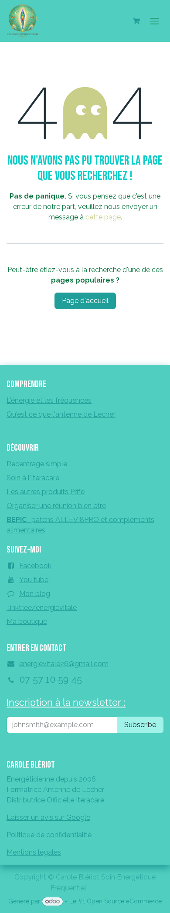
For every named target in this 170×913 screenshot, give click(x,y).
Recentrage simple (37, 464)
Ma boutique (27, 621)
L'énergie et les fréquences (49, 400)
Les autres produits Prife (46, 492)
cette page (103, 217)
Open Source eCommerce (124, 901)
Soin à (33, 478)
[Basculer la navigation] (155, 21)
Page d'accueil (85, 300)
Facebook (35, 566)
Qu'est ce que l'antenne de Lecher (61, 414)
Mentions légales (34, 852)
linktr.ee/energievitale (42, 607)
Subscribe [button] (140, 725)
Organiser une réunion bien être (56, 506)
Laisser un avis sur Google (48, 817)
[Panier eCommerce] (136, 21)
